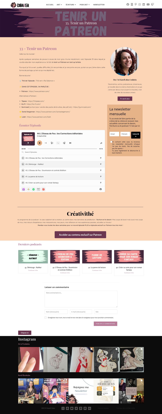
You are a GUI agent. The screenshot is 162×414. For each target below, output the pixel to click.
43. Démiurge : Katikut (33, 267)
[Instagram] (63, 408)
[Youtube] (71, 408)
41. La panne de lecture (34, 177)
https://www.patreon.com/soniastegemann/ (53, 112)
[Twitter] (76, 408)
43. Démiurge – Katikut (34, 164)
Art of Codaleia (24, 344)
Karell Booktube (24, 375)
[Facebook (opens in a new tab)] (128, 4)
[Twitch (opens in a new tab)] (152, 4)
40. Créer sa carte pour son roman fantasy (42, 183)
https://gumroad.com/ (82, 107)
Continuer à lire (33, 270)
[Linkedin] (80, 408)
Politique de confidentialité (125, 408)
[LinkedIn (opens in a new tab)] (144, 4)
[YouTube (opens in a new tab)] (148, 4)
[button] (30, 359)
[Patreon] (85, 408)
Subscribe (136, 135)
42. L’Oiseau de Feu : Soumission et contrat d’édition (45, 170)
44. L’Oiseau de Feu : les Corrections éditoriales (44, 158)
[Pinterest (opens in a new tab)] (136, 4)
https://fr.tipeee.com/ (36, 101)
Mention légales (103, 408)
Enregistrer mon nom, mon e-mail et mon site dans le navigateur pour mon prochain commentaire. (81, 317)
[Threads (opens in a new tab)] (132, 4)
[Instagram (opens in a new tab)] (140, 4)
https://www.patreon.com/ (39, 91)
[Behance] (89, 408)
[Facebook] (67, 408)
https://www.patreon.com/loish (39, 117)
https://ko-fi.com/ (34, 104)
